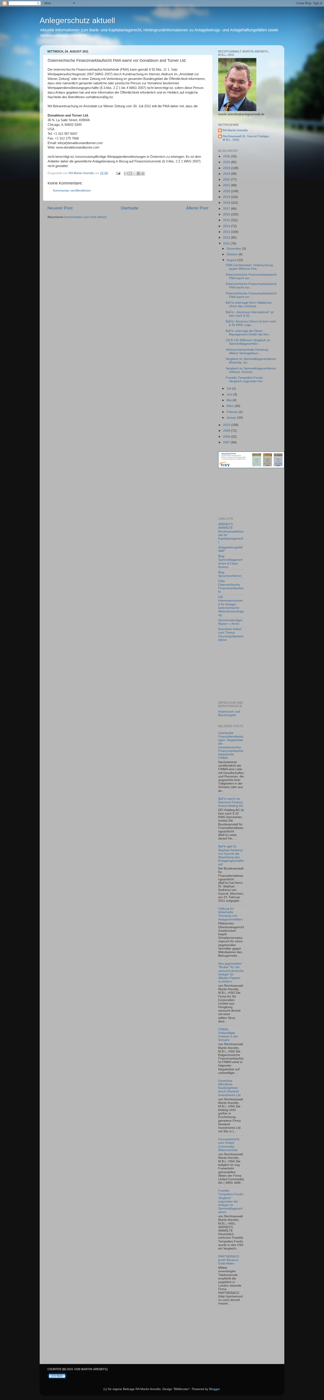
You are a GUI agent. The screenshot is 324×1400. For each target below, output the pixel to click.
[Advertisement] (238, 492)
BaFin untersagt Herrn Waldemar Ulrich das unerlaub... (249, 304)
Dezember (234, 248)
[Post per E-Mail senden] (118, 173)
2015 (227, 220)
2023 (227, 173)
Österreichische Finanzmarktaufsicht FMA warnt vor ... (251, 276)
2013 (227, 231)
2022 (227, 179)
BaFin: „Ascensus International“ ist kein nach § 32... (250, 313)
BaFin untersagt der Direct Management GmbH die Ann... (248, 332)
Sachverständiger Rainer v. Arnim (230, 622)
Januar (232, 417)
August (232, 260)
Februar (233, 412)
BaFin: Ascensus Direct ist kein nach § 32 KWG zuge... (251, 323)
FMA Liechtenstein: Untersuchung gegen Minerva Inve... (249, 266)
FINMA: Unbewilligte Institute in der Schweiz (228, 1035)
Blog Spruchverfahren (230, 574)
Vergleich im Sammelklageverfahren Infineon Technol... (251, 370)
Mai (230, 400)
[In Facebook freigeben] (138, 173)
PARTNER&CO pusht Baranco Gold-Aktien (228, 1260)
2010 (227, 425)
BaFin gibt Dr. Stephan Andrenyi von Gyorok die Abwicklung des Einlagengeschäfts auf (231, 855)
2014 (227, 226)
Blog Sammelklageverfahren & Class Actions (230, 562)
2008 (227, 436)
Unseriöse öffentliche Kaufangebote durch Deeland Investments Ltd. (229, 1088)
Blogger (214, 1389)
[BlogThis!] (130, 173)
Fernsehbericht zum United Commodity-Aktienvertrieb (228, 1145)
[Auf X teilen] (134, 173)
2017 (227, 208)
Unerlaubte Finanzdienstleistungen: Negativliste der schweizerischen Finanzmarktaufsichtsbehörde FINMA (231, 745)
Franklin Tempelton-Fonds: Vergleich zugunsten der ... (246, 379)
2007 (227, 442)
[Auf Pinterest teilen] (143, 173)
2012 (227, 237)
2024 (227, 168)
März (231, 406)
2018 (227, 202)
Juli (229, 388)
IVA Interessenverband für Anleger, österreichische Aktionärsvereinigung (231, 606)
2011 (227, 243)
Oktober (233, 254)
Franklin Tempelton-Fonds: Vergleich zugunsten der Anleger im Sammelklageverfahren (231, 1201)
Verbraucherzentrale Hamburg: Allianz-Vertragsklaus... (247, 351)
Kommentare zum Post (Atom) (85, 217)
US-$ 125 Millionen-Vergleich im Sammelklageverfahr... (248, 342)
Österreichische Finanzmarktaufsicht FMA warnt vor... (251, 285)
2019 (227, 197)
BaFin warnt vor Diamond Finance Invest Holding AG (230, 802)
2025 (227, 162)
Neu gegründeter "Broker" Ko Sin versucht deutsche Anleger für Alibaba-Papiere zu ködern (231, 972)
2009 (227, 430)
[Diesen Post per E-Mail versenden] (126, 173)
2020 (227, 191)
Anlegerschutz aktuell (77, 20)
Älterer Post (197, 208)
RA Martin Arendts (235, 130)
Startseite (129, 208)
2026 (227, 156)
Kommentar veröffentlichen (72, 190)
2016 (227, 214)
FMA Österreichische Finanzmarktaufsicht (231, 587)
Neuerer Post (60, 208)
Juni (230, 394)
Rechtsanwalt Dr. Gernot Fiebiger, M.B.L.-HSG (246, 138)
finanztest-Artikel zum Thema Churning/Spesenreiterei (231, 634)
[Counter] (57, 1378)
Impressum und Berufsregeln (229, 713)
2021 (227, 185)
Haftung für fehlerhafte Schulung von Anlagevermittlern (230, 914)
